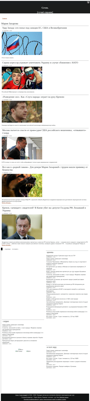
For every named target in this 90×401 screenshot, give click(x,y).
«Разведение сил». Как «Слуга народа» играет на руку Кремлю (33, 96)
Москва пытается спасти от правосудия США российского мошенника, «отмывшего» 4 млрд (44, 131)
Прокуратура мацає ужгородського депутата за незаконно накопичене (19, 341)
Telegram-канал (63, 397)
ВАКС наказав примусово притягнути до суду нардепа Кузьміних (66, 271)
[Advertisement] (23, 381)
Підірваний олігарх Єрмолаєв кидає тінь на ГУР (60, 255)
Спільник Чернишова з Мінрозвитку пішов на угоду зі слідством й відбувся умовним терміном (66, 262)
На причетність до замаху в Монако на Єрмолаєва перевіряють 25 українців (66, 267)
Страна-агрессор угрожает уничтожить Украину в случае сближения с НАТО (40, 62)
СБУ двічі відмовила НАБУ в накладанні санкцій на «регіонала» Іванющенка (65, 290)
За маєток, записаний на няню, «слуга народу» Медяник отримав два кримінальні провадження (66, 275)
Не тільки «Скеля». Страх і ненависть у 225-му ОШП (62, 316)
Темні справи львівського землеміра (57, 259)
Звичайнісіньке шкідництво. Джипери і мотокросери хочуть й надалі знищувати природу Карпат (67, 303)
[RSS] (28, 351)
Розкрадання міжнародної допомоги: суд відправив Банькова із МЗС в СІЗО (66, 307)
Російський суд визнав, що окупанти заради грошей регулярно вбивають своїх (65, 280)
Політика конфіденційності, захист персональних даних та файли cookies (45, 399)
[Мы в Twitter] (22, 351)
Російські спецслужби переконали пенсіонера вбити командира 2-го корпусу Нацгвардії (66, 312)
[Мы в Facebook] (17, 351)
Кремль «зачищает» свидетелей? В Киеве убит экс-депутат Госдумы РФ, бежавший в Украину (44, 209)
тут (73, 395)
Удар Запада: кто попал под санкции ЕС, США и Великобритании (34, 27)
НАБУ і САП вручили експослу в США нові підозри (62, 299)
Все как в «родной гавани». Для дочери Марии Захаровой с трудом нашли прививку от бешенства (45, 168)
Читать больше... (6, 203)
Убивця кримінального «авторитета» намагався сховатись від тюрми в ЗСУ (67, 295)
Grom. (45, 7)
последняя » (15, 249)
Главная (4, 18)
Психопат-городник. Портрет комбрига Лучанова (61, 366)
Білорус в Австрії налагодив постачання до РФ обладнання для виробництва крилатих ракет (65, 285)
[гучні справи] (23, 395)
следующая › (8, 249)
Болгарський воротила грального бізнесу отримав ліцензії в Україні (22, 337)
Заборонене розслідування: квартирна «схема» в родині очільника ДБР (66, 362)
